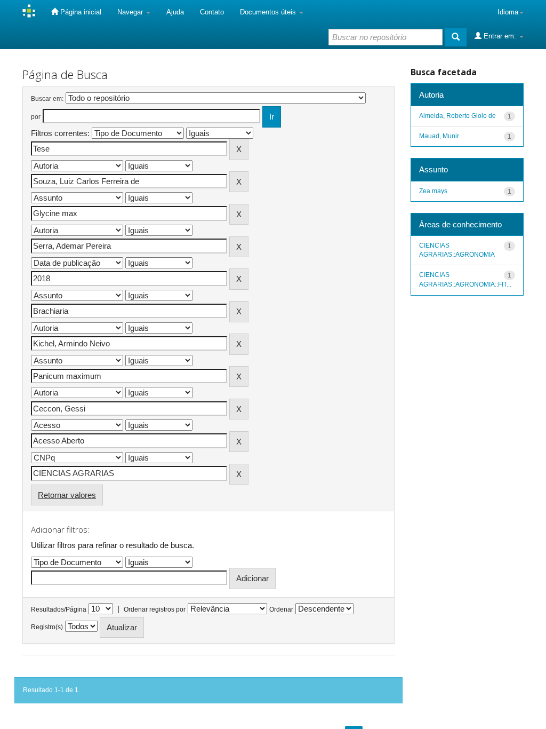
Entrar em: (499, 36)
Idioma (507, 12)
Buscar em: (47, 98)
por (36, 117)
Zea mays (433, 191)
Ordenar (281, 609)
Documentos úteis (269, 12)
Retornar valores (67, 495)
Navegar (131, 12)
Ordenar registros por (155, 609)
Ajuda (175, 12)
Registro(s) (47, 627)
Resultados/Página (58, 609)
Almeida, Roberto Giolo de (457, 116)
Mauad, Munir (439, 136)
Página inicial (79, 12)
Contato (212, 12)
